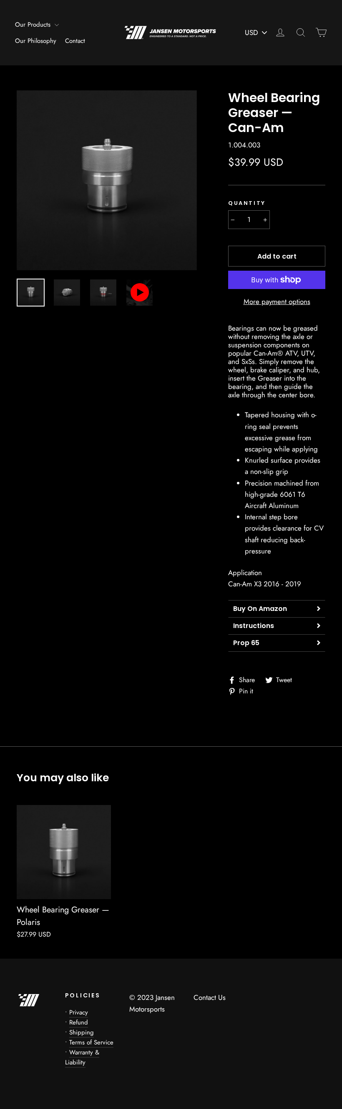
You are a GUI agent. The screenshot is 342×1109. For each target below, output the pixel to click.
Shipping (81, 1032)
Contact (75, 40)
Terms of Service (91, 1042)
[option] (107, 180)
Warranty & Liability (82, 1057)
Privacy (78, 1012)
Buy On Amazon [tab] (260, 608)
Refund (78, 1022)
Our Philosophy (35, 40)
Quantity (247, 203)
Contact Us (210, 997)
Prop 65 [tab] (246, 643)
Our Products (34, 24)
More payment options (277, 302)
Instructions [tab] (253, 626)
